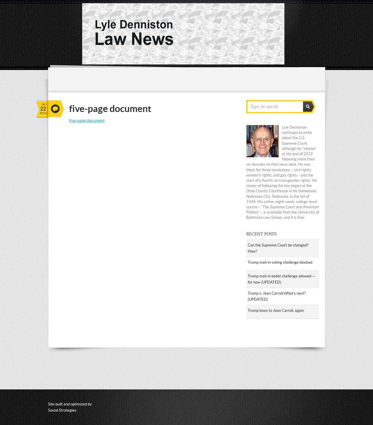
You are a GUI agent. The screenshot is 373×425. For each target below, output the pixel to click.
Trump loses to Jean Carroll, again (276, 310)
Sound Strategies (62, 410)
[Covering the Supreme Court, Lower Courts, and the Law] (183, 63)
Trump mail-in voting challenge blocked (280, 262)
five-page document (87, 120)
